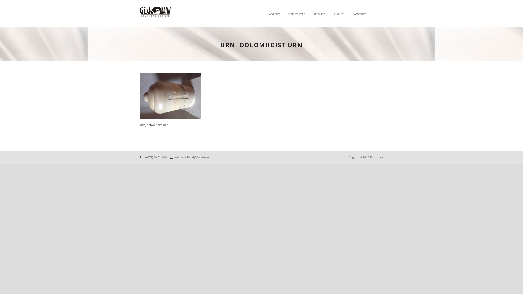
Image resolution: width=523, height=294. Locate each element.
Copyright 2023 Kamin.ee (366, 157)
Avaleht (274, 14)
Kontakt (359, 14)
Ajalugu (339, 14)
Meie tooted (296, 14)
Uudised (319, 14)
